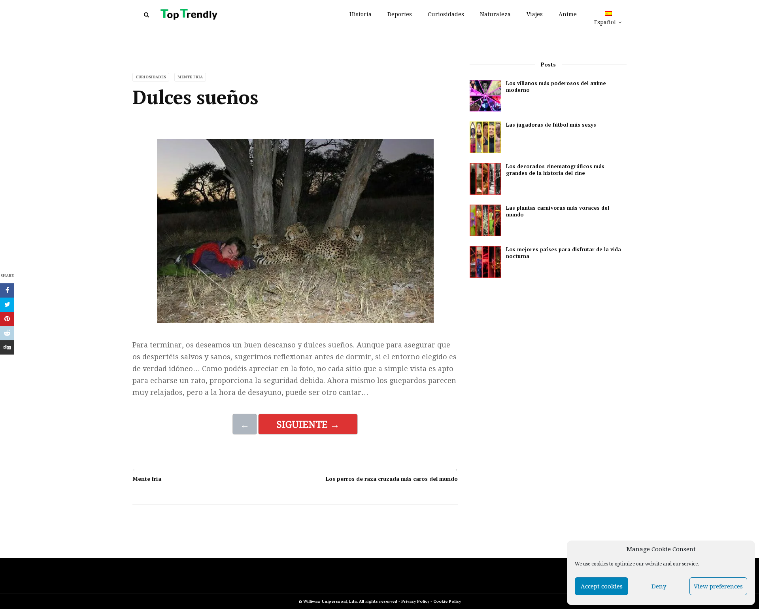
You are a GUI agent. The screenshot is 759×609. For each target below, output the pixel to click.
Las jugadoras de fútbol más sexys (551, 124)
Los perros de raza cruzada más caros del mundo (392, 478)
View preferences (718, 586)
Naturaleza (495, 14)
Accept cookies (602, 586)
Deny (658, 586)
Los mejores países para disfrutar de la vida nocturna (563, 253)
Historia (360, 14)
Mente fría (190, 77)
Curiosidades (446, 14)
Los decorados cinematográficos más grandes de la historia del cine (555, 169)
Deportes (399, 14)
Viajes (535, 14)
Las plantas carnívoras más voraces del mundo (557, 211)
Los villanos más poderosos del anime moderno (556, 86)
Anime (568, 14)
